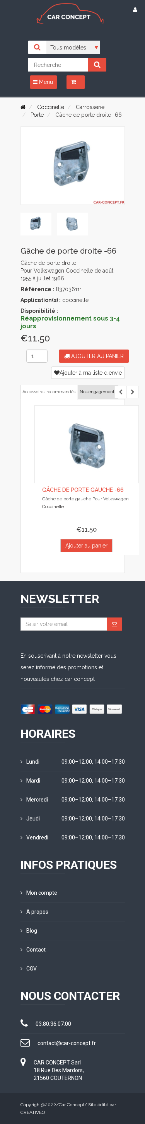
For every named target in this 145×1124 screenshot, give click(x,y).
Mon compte (41, 893)
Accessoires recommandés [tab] (48, 391)
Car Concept (71, 1104)
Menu (45, 82)
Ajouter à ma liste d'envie (91, 373)
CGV (31, 968)
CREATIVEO (32, 1112)
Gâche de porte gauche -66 (83, 490)
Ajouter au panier (97, 356)
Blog (31, 931)
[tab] (35, 224)
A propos (37, 912)
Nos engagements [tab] (98, 391)
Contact (36, 950)
